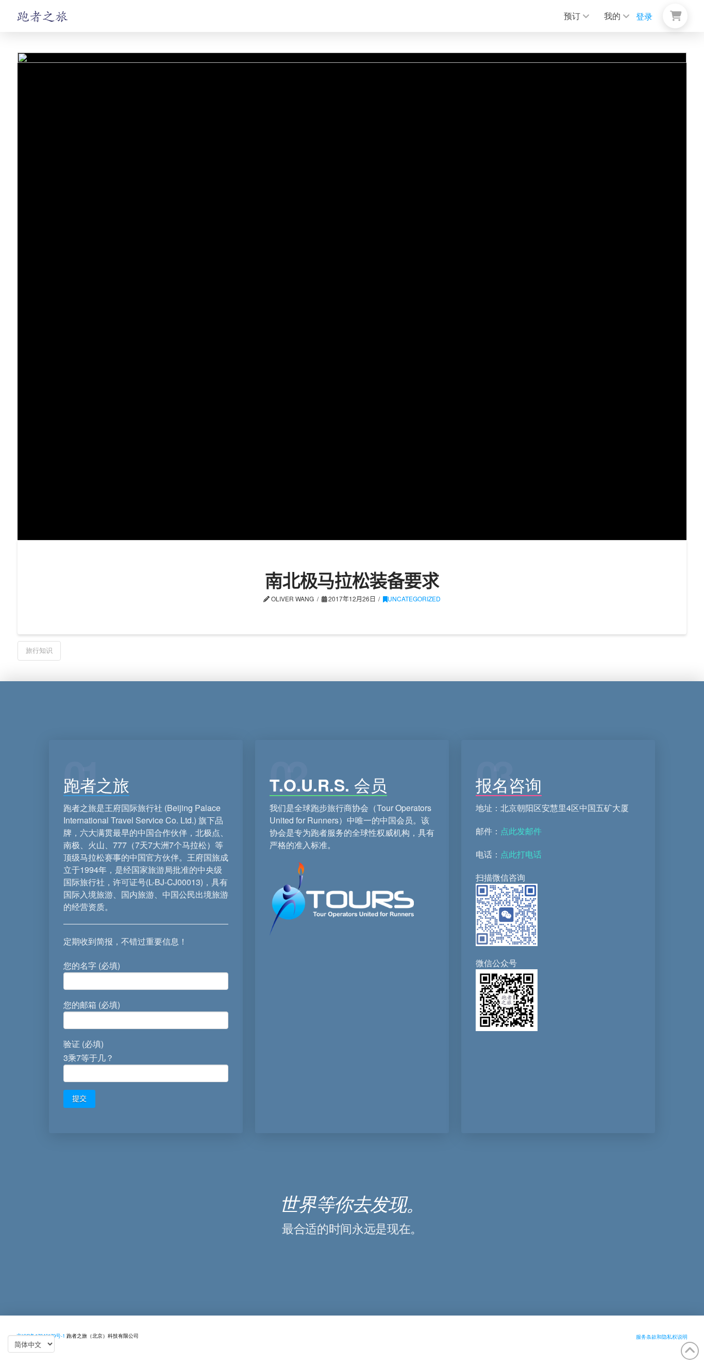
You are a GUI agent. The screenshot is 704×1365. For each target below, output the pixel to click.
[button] (675, 16)
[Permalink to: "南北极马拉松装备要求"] (352, 296)
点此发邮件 (521, 831)
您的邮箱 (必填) (91, 1004)
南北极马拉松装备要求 (352, 580)
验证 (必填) (88, 1051)
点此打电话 (521, 854)
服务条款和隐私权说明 (662, 1336)
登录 (644, 16)
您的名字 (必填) (91, 965)
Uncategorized (414, 598)
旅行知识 (39, 650)
